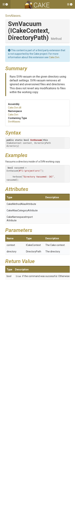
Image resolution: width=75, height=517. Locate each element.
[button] (5, 4)
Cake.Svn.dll (14, 107)
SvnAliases (13, 15)
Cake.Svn (54, 57)
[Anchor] (29, 68)
